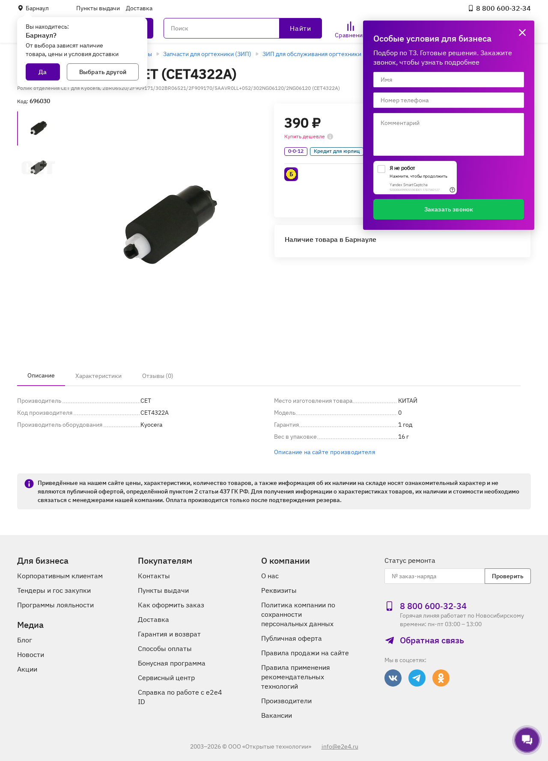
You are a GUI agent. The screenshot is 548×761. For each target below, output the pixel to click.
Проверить (508, 576)
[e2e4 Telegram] (417, 678)
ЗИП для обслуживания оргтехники (311, 54)
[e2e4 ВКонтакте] (393, 678)
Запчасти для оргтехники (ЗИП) (207, 54)
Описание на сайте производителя (324, 452)
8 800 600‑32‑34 (503, 8)
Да (43, 72)
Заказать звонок (448, 209)
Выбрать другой (102, 72)
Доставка (139, 8)
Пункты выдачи (98, 8)
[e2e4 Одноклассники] (441, 678)
